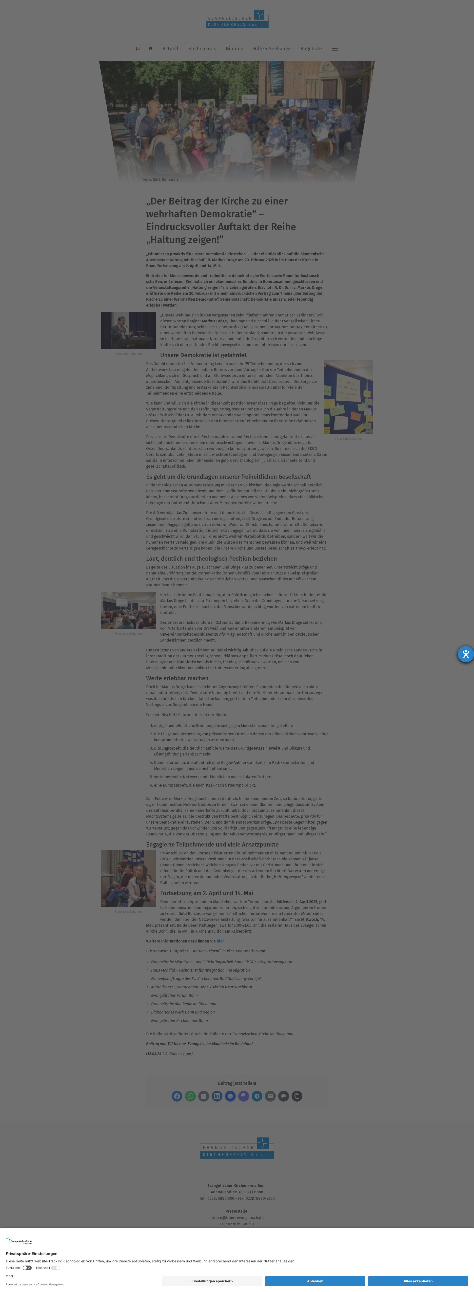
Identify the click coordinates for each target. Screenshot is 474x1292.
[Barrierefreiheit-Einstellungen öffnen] (466, 654)
